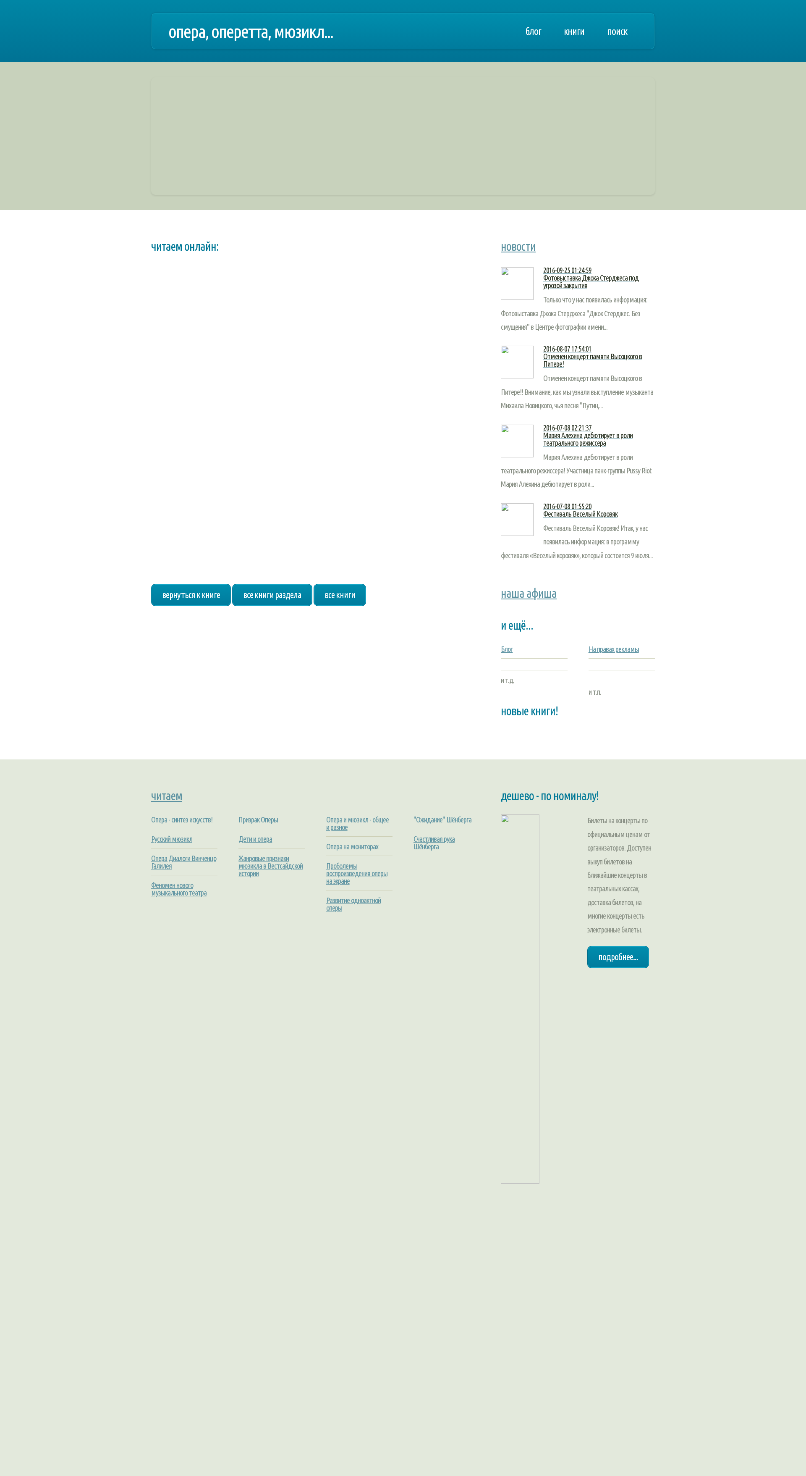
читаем (166, 795)
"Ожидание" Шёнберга (442, 819)
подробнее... (618, 957)
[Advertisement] (403, 136)
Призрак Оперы (258, 819)
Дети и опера (255, 839)
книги (574, 31)
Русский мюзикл (171, 839)
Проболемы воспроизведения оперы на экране (356, 873)
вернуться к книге (191, 595)
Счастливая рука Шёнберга (434, 843)
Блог (507, 649)
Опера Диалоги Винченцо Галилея (183, 862)
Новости (518, 246)
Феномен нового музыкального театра (179, 889)
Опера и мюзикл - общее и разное (357, 823)
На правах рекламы (614, 649)
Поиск (617, 31)
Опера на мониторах (352, 846)
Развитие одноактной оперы (353, 904)
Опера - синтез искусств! (181, 819)
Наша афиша (529, 593)
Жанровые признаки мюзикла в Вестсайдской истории (270, 865)
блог (533, 31)
